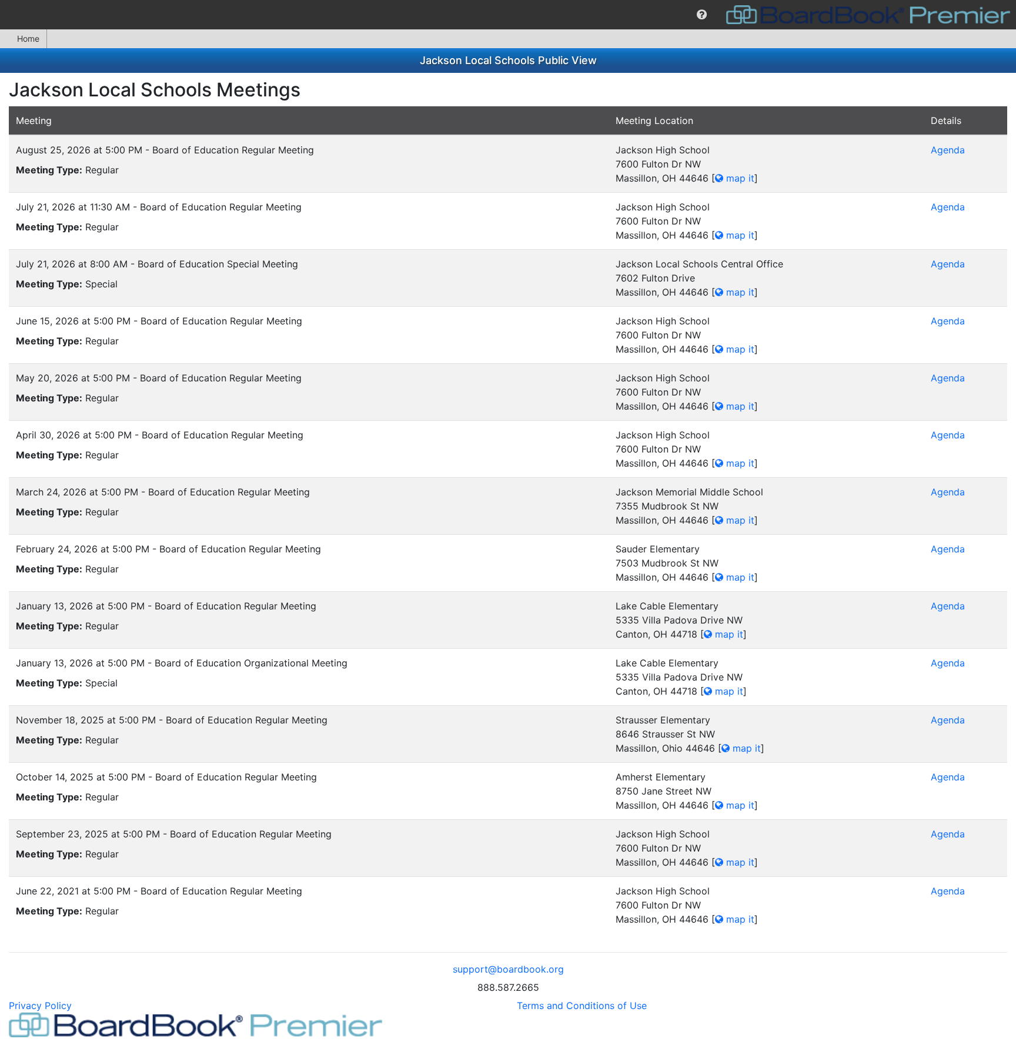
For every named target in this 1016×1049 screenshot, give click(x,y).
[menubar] (508, 14)
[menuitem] (701, 14)
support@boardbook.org (508, 969)
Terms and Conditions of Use (582, 1005)
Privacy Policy (40, 1005)
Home (28, 38)
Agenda (948, 150)
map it (738, 178)
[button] (701, 15)
